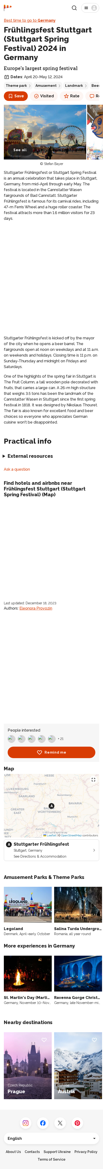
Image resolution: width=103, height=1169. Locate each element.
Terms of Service (51, 1159)
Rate (75, 96)
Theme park (16, 86)
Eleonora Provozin (35, 608)
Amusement (46, 86)
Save (19, 96)
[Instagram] (25, 1123)
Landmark (74, 86)
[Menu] (90, 8)
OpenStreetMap (71, 835)
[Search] (74, 8)
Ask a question (17, 469)
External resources (30, 456)
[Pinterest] (77, 1123)
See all (20, 150)
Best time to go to (30, 20)
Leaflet (51, 835)
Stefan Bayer (53, 164)
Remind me (55, 752)
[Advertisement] (51, 278)
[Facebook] (43, 1123)
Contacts (32, 1152)
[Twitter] (60, 1123)
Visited (47, 96)
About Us (13, 1152)
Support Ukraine (57, 1152)
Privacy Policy (85, 1152)
